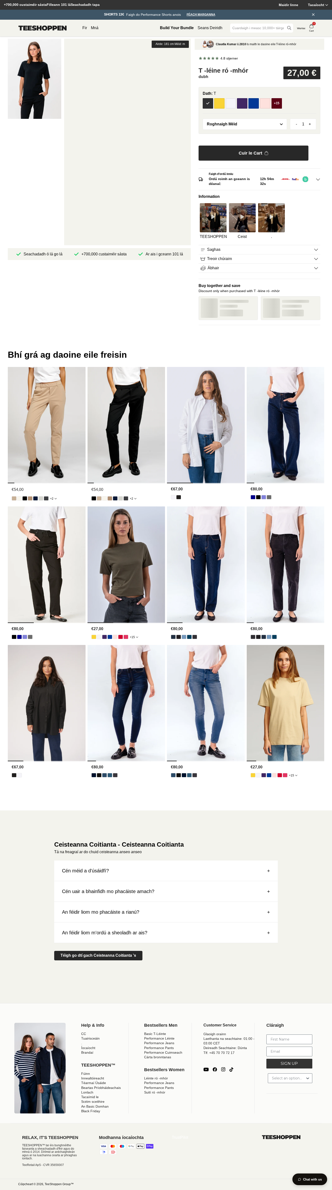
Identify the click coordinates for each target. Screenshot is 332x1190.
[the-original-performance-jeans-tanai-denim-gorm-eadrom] (104, 775)
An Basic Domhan (95, 1106)
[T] (208, 103)
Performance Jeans (159, 1043)
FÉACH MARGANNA (201, 14)
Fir (84, 28)
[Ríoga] (253, 103)
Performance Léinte (159, 1038)
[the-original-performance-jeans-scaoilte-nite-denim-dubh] (269, 497)
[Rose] (265, 103)
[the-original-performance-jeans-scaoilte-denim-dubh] (258, 497)
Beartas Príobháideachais (101, 1088)
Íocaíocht (88, 1048)
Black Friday (90, 1111)
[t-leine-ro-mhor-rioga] (109, 637)
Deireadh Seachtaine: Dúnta (225, 1048)
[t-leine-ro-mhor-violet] (104, 637)
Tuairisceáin (90, 1038)
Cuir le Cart (250, 153)
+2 (51, 498)
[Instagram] (223, 1069)
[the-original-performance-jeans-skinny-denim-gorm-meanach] (109, 775)
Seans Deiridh (210, 28)
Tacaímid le (90, 1097)
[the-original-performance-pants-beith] (19, 498)
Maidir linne (288, 5)
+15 (132, 637)
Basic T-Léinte (155, 1034)
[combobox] (258, 28)
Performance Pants (159, 1048)
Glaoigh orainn (214, 1034)
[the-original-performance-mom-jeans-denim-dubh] (178, 637)
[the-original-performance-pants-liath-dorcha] (46, 498)
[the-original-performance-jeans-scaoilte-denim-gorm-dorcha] (253, 497)
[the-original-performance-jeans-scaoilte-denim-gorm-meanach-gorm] (263, 497)
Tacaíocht (316, 5)
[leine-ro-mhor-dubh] (178, 497)
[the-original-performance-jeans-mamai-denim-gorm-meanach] (189, 637)
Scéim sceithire (93, 1101)
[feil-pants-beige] (14, 498)
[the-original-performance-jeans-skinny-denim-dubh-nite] (115, 775)
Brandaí (87, 1052)
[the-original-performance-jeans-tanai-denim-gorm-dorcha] (93, 775)
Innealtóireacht (92, 1078)
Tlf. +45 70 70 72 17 (219, 1053)
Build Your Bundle (177, 28)
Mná (94, 28)
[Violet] (242, 103)
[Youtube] (206, 1069)
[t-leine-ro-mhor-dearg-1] (120, 637)
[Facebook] (215, 1069)
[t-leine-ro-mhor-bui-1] (93, 637)
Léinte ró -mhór (156, 1078)
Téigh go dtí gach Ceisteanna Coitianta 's (98, 955)
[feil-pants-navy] (35, 498)
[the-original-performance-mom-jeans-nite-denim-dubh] (194, 637)
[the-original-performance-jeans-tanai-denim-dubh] (99, 775)
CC (83, 1034)
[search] (289, 28)
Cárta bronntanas (157, 1057)
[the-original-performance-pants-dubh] (24, 498)
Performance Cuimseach (163, 1052)
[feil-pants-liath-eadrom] (40, 498)
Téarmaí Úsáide (93, 1083)
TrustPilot (180, 1137)
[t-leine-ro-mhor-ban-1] (99, 637)
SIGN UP (289, 1063)
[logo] (42, 28)
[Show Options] (307, 1078)
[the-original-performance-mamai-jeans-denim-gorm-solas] (184, 637)
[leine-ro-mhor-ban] (173, 497)
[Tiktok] (231, 1069)
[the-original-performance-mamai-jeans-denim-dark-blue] (173, 637)
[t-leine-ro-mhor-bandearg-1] (125, 637)
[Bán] (231, 103)
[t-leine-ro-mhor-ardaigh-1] (115, 637)
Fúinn (85, 1074)
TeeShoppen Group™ (59, 1184)
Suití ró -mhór (154, 1092)
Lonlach (87, 1092)
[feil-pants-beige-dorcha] (30, 498)
